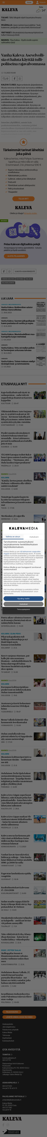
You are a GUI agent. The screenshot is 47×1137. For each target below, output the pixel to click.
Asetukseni (34, 537)
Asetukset (24, 604)
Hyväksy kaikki (23, 598)
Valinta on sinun (13, 536)
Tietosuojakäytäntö (23, 609)
